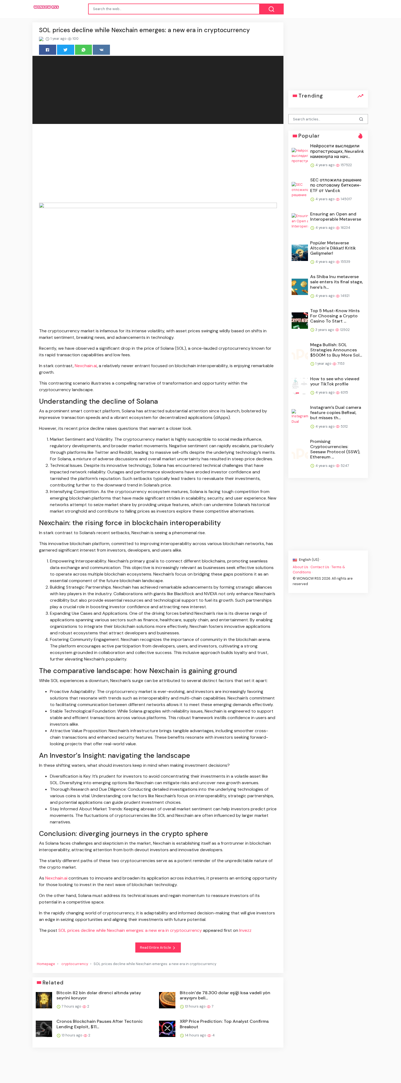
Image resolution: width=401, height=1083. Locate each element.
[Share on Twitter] (65, 50)
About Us (300, 567)
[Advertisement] (158, 164)
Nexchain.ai (86, 366)
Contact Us (319, 567)
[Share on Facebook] (47, 50)
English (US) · (309, 559)
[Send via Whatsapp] (83, 50)
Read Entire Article (156, 947)
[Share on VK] (101, 50)
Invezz (245, 930)
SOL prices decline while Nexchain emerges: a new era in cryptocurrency (130, 930)
